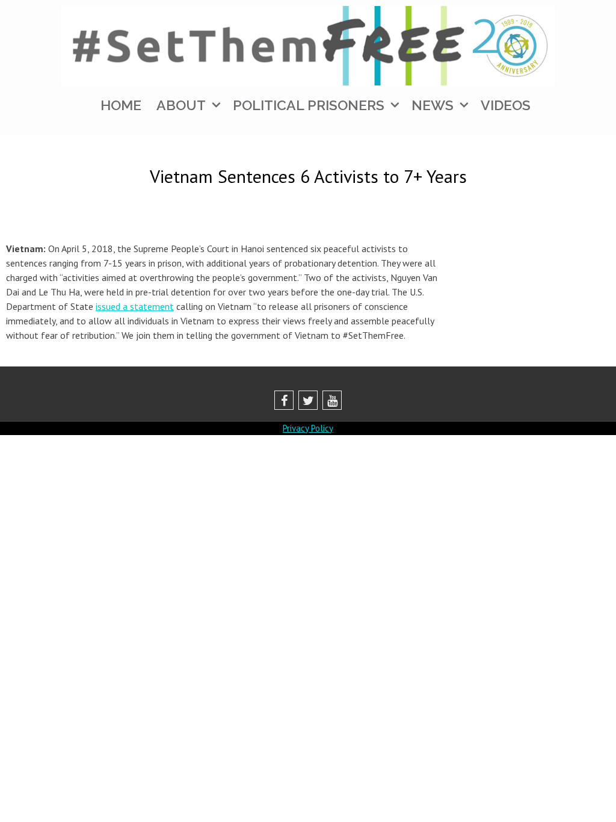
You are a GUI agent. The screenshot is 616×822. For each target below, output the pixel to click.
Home (120, 105)
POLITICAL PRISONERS (308, 105)
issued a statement (135, 306)
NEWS (432, 105)
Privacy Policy (308, 428)
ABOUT (181, 105)
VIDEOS (506, 105)
